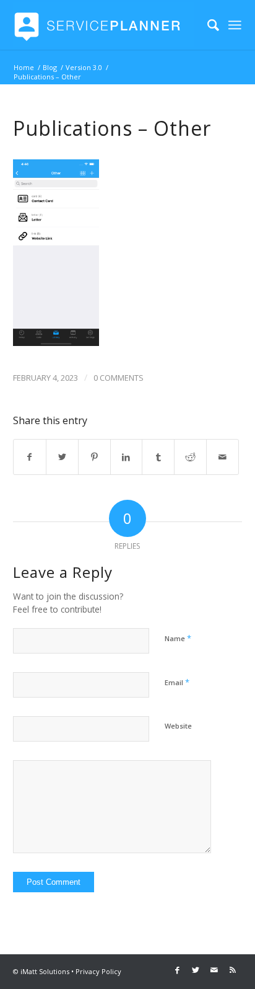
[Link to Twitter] (195, 969)
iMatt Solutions (44, 971)
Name (178, 638)
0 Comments (118, 377)
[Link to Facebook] (177, 969)
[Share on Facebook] (30, 457)
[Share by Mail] (222, 457)
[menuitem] (207, 25)
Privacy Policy (98, 971)
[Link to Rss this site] (232, 969)
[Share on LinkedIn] (126, 457)
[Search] (207, 25)
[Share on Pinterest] (94, 457)
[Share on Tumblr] (158, 457)
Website (178, 725)
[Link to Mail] (214, 969)
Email (177, 682)
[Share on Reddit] (190, 457)
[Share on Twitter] (62, 457)
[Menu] (235, 25)
